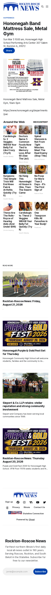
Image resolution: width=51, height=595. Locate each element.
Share (9, 50)
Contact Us (39, 507)
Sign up (9, 501)
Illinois (27, 507)
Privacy (16, 507)
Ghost (32, 519)
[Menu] (47, 6)
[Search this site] (42, 6)
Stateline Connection (33, 513)
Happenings (8, 18)
